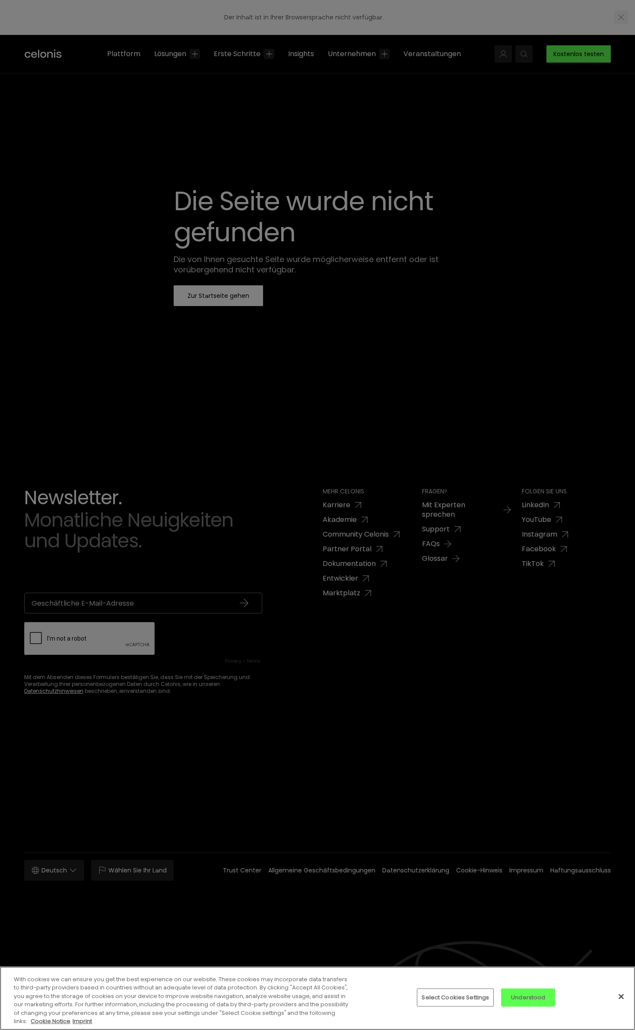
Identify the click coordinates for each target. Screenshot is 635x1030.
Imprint (82, 1021)
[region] (317, 998)
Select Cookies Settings (455, 997)
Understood (528, 997)
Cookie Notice (50, 1021)
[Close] (621, 996)
